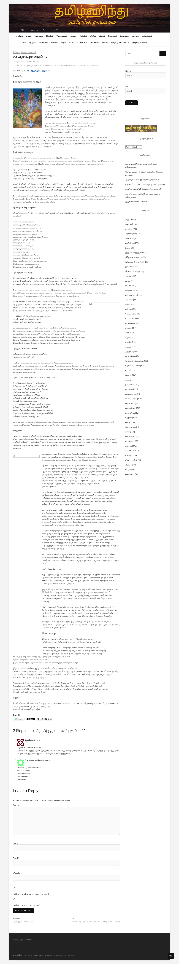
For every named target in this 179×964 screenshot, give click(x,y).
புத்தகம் (102, 36)
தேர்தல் (128, 370)
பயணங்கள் (130, 403)
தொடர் (128, 375)
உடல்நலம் (129, 276)
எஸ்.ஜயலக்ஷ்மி (19, 62)
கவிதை (128, 309)
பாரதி (84, 65)
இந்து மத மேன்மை (139, 42)
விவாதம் (105, 42)
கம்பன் (63, 65)
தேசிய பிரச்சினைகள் (134, 360)
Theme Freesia (38, 955)
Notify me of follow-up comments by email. (31, 894)
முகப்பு (16, 29)
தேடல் (45, 29)
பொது (127, 422)
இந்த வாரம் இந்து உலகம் (135, 252)
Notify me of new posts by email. (27, 905)
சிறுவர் (128, 337)
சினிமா (93, 36)
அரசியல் (19, 36)
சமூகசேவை (130, 323)
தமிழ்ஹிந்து (17, 955)
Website (16, 872)
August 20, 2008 (33, 62)
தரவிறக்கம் (130, 356)
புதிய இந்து (130, 412)
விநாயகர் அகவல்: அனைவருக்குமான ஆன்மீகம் (145, 184)
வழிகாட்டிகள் (147, 36)
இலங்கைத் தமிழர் (132, 271)
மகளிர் (128, 431)
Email (16, 858)
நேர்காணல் (129, 389)
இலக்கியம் (124, 36)
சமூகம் (29, 36)
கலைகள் (54, 42)
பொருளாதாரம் (61, 36)
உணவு (127, 280)
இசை (127, 247)
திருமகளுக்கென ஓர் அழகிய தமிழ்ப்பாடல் (142, 179)
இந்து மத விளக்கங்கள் (120, 42)
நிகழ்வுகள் (39, 36)
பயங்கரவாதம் (131, 398)
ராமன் (59, 65)
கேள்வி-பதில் (82, 42)
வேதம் (63, 42)
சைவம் (71, 42)
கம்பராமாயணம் (131, 294)
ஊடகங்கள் (129, 285)
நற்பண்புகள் (78, 65)
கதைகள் (135, 36)
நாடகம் (128, 379)
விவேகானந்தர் (131, 460)
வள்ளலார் (23, 65)
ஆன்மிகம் (83, 36)
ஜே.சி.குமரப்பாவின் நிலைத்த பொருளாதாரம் (143, 189)
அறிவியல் (49, 36)
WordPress (48, 955)
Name (16, 842)
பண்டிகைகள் (130, 393)
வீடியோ (128, 464)
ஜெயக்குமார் (30, 740)
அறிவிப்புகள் (130, 233)
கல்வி (23, 42)
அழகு (17, 65)
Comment (18, 805)
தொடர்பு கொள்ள (56, 29)
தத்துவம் (32, 42)
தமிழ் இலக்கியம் (50, 65)
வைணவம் (95, 42)
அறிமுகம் (24, 29)
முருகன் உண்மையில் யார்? (136, 201)
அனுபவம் (129, 224)
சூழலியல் (129, 342)
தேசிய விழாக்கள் (132, 365)
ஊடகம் (42, 65)
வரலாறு (73, 36)
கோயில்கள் (43, 42)
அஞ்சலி (128, 219)
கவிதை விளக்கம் (92, 65)
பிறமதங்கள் (112, 36)
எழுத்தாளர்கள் (35, 29)
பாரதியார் (36, 65)
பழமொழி (30, 65)
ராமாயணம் (70, 65)
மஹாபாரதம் (130, 436)
